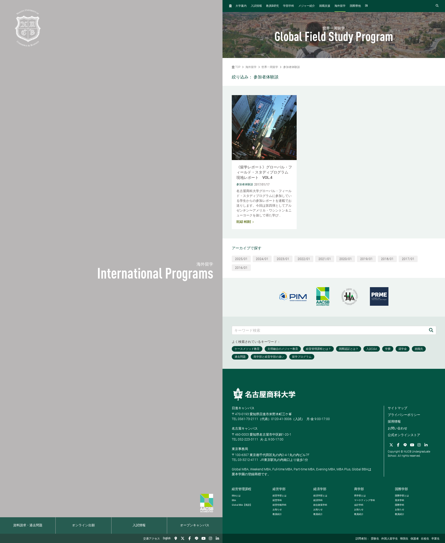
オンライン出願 (83, 525)
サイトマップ (397, 408)
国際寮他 (355, 6)
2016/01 (241, 268)
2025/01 (241, 259)
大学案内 (241, 6)
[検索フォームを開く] (437, 5)
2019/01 (366, 259)
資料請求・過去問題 (27, 525)
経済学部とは (320, 495)
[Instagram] (210, 538)
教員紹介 (277, 514)
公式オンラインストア (404, 435)
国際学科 (399, 505)
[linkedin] (217, 538)
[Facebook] (189, 538)
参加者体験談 (291, 67)
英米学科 (399, 500)
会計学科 (358, 505)
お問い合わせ (397, 428)
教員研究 (272, 5)
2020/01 (345, 259)
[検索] (431, 330)
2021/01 (324, 259)
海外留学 (340, 6)
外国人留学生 (389, 538)
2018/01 (387, 259)
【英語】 (242, 505)
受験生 (375, 538)
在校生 (425, 538)
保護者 (414, 538)
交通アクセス (151, 538)
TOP (237, 67)
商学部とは (360, 495)
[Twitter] (182, 538)
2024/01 (262, 259)
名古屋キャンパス (245, 428)
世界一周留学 (269, 67)
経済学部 (319, 489)
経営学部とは (279, 495)
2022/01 (304, 259)
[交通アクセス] (175, 538)
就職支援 (324, 6)
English (167, 538)
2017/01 (408, 259)
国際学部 (401, 489)
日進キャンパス (243, 408)
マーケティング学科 (364, 500)
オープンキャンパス (194, 525)
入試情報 (139, 525)
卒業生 (435, 538)
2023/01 (283, 259)
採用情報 (394, 421)
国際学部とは (402, 495)
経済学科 (318, 500)
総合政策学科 (320, 505)
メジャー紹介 (306, 6)
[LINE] (196, 538)
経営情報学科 (279, 505)
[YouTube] (203, 538)
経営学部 (279, 489)
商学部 (359, 489)
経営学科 (277, 500)
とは (236, 495)
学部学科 (288, 6)
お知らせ (277, 509)
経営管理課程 (241, 489)
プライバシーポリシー (404, 415)
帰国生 (404, 538)
